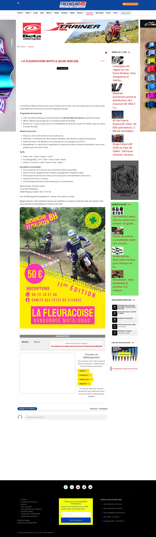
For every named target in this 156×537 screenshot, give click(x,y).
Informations (62, 336)
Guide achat (125, 13)
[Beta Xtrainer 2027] (78, 31)
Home (20, 13)
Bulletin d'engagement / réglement (77, 343)
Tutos (42, 13)
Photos (79, 13)
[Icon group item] (66, 487)
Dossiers (64, 13)
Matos (57, 13)
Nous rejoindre (26, 507)
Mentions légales (27, 511)
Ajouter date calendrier (29, 516)
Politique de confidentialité (30, 514)
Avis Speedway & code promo (114, 513)
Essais (35, 13)
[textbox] (66, 417)
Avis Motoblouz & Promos (113, 504)
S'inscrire (93, 409)
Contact (23, 499)
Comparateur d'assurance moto (124, 368)
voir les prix (124, 354)
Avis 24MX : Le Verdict (111, 517)
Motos (48, 13)
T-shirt (115, 13)
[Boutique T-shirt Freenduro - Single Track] (125, 180)
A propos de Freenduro (29, 502)
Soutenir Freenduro (131, 4)
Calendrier (89, 13)
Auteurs (24, 504)
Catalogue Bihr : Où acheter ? (114, 521)
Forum (108, 13)
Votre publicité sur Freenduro (31, 509)
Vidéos (72, 13)
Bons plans (100, 13)
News (28, 13)
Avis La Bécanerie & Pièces (113, 508)
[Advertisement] (62, 88)
